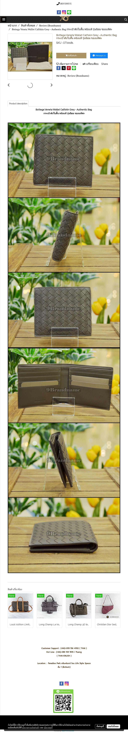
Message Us (100, 56)
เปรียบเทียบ (91, 64)
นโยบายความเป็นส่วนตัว (30, 727)
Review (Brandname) (78, 75)
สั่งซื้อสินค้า (72, 56)
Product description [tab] (18, 103)
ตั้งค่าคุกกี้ (100, 726)
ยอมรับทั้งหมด (113, 726)
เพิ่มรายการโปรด (68, 64)
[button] (124, 19)
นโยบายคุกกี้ (48, 727)
